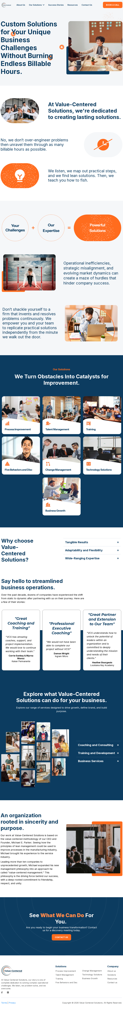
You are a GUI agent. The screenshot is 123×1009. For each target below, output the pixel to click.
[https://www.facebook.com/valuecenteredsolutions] (2, 992)
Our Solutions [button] (35, 5)
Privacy (12, 1003)
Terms (4, 1003)
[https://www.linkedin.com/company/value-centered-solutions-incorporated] (8, 992)
